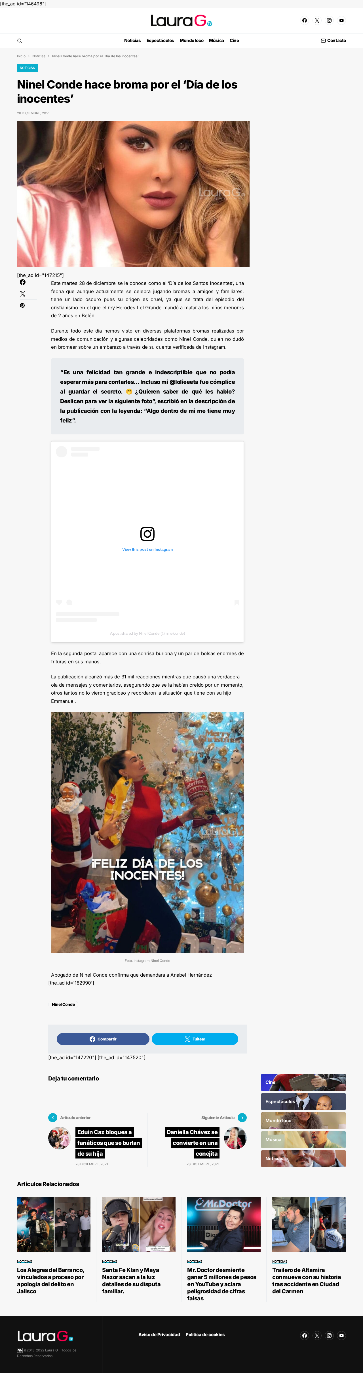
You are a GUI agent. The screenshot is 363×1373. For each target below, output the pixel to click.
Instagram (214, 347)
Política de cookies (205, 1334)
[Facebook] (304, 20)
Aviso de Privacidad (159, 1334)
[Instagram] (329, 20)
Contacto (336, 40)
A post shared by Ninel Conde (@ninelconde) (147, 633)
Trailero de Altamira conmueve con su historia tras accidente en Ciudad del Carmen (306, 1281)
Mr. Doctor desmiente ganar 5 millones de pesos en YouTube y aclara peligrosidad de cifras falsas (221, 1284)
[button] (19, 40)
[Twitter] (317, 20)
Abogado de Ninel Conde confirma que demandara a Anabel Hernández (131, 975)
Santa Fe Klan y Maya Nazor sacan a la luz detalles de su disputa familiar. (131, 1281)
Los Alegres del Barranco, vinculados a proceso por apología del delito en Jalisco (50, 1281)
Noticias (38, 56)
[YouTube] (341, 20)
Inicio (21, 56)
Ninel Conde (63, 1004)
